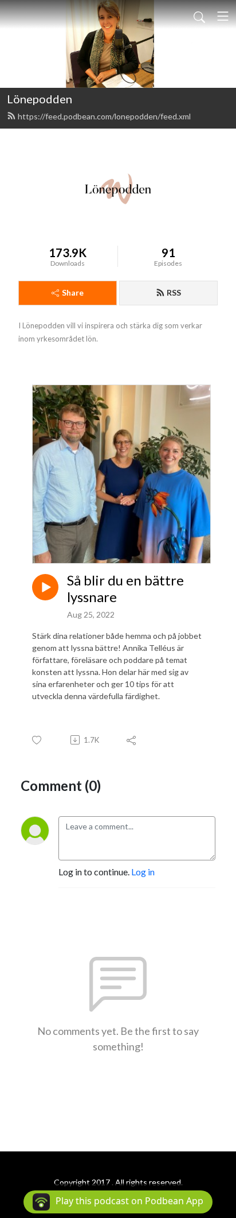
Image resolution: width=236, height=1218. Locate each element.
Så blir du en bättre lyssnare (125, 588)
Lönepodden (39, 99)
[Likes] (37, 740)
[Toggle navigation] (223, 16)
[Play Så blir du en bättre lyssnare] (45, 587)
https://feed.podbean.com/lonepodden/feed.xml (104, 116)
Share (73, 292)
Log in (143, 871)
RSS (174, 292)
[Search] (199, 16)
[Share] (132, 740)
